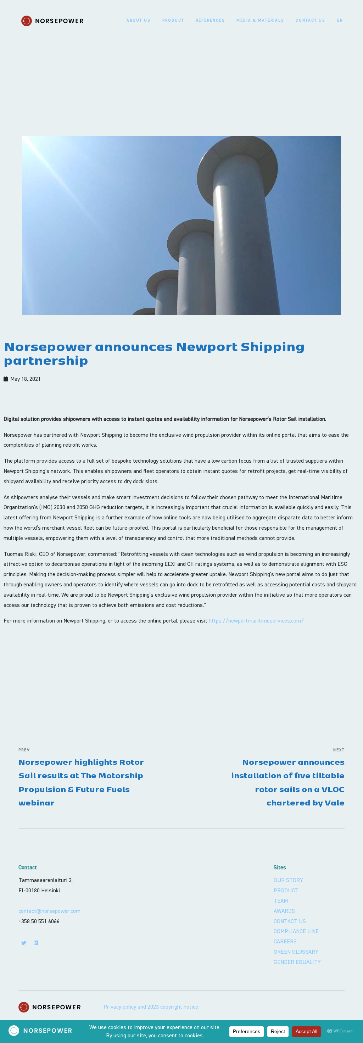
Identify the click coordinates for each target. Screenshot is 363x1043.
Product (173, 20)
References (210, 20)
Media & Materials (260, 20)
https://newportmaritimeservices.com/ (256, 620)
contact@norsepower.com (49, 911)
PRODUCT (286, 890)
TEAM (281, 900)
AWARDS (284, 911)
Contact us (310, 20)
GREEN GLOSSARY (296, 951)
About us (138, 20)
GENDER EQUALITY (297, 962)
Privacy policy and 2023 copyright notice (151, 1006)
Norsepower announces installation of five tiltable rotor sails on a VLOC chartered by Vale (288, 777)
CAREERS (285, 941)
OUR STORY (288, 880)
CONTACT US (290, 921)
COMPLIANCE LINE (296, 931)
